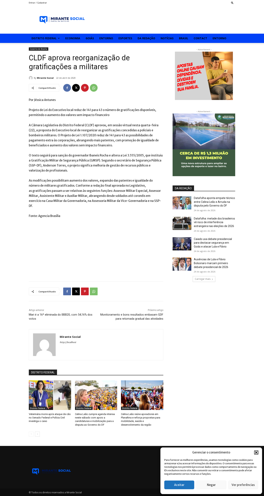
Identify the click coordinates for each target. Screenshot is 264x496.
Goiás (90, 38)
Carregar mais (202, 279)
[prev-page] (31, 434)
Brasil (183, 38)
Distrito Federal (44, 38)
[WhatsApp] (94, 88)
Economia (72, 38)
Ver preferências (243, 485)
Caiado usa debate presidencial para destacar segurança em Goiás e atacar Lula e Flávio (213, 242)
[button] (256, 452)
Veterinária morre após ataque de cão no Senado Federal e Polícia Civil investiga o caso (50, 418)
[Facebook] (67, 88)
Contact (200, 38)
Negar (211, 485)
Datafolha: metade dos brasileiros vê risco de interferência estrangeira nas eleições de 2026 (214, 222)
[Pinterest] (85, 88)
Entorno (106, 38)
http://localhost (68, 342)
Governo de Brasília (38, 49)
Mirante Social (45, 77)
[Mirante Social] (31, 78)
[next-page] (37, 434)
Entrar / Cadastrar (38, 2)
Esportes (125, 38)
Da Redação (146, 38)
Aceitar (179, 485)
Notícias (167, 38)
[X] (76, 88)
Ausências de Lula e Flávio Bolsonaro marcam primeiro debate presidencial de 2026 (211, 263)
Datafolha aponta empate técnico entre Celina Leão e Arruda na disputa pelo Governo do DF (214, 201)
